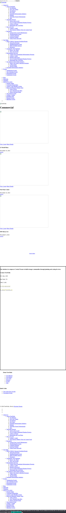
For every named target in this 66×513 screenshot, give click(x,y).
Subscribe (5, 487)
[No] (22, 512)
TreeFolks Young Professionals (17, 426)
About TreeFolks (10, 416)
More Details (10, 144)
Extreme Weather (14, 446)
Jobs (7, 383)
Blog (4, 486)
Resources (9, 441)
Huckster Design (18, 406)
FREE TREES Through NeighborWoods (16, 451)
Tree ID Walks (13, 476)
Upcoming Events (7, 393)
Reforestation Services (12, 462)
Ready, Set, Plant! (14, 460)
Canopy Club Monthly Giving (14, 494)
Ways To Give (10, 436)
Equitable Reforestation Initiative (18, 423)
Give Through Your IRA (16, 499)
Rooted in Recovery (15, 467)
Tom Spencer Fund (11, 502)
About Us (5, 415)
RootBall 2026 (10, 505)
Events (8, 381)
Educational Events (11, 483)
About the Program (14, 452)
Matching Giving (10, 507)
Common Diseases (14, 445)
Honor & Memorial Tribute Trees (14, 496)
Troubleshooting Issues (15, 444)
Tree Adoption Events (12, 481)
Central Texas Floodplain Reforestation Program (22, 464)
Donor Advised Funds (15, 500)
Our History (9, 377)
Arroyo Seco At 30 (14, 430)
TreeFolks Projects (11, 429)
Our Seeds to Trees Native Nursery (15, 471)
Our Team (8, 378)
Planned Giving (10, 506)
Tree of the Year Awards (9, 391)
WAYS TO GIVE (7, 490)
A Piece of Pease (14, 433)
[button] (33, 253)
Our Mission (9, 375)
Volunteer (5, 489)
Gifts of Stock (13, 497)
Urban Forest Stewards (15, 448)
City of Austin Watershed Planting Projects (20, 432)
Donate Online (10, 491)
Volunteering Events (11, 480)
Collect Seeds (13, 474)
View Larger (3, 144)
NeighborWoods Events (16, 454)
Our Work (5, 449)
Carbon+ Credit (14, 438)
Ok (12, 512)
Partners (8, 380)
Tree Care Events (14, 461)
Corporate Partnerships (12, 493)
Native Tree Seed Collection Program (19, 473)
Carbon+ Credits (10, 503)
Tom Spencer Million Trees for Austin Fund (21, 439)
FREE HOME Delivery (16, 455)
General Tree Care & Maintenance (18, 442)
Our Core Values (14, 419)
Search (17, 0)
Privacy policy (17, 512)
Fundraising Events (11, 484)
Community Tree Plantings (13, 458)
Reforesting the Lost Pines (16, 435)
